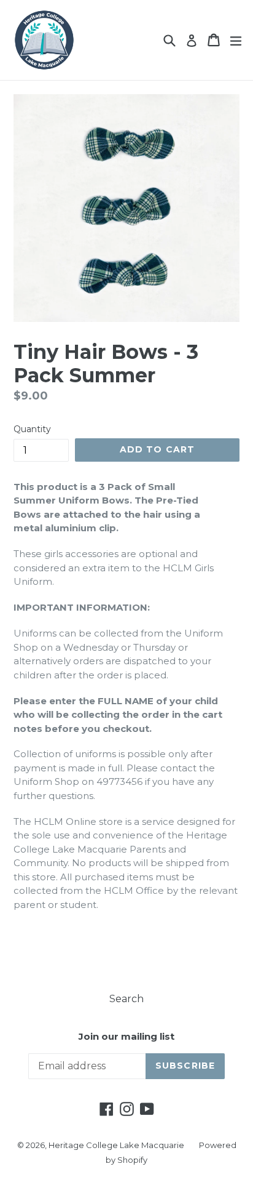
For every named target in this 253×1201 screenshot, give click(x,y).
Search (126, 999)
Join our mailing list (126, 1036)
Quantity (32, 429)
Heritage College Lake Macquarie (116, 1145)
